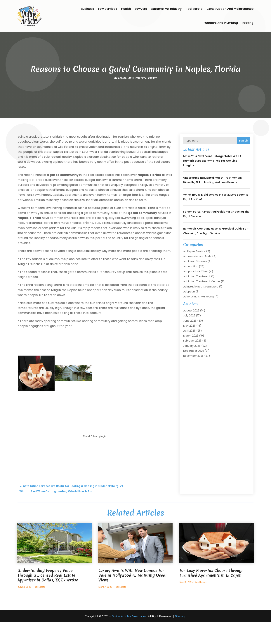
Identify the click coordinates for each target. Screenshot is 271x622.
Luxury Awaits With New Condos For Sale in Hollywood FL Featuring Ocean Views (133, 575)
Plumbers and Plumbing (220, 23)
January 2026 (192, 346)
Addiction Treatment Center (201, 281)
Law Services (107, 9)
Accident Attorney (195, 261)
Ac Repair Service (194, 251)
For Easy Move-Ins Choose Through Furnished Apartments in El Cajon (212, 573)
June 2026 (190, 321)
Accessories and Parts (197, 256)
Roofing (247, 23)
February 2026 (192, 340)
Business (87, 9)
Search (243, 140)
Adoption (189, 291)
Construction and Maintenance (229, 9)
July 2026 (189, 315)
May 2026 (189, 326)
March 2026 (190, 335)
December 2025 (193, 351)
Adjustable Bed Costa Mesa (200, 286)
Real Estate (194, 9)
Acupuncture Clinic (195, 271)
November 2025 (193, 356)
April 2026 (189, 330)
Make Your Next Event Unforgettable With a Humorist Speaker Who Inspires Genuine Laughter (212, 160)
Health (126, 9)
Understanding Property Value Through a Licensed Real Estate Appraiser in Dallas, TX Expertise (48, 575)
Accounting (190, 266)
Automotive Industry (166, 9)
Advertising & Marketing (198, 296)
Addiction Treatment (196, 276)
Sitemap (180, 616)
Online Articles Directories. (129, 616)
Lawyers (141, 9)
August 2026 (191, 310)
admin (122, 78)
